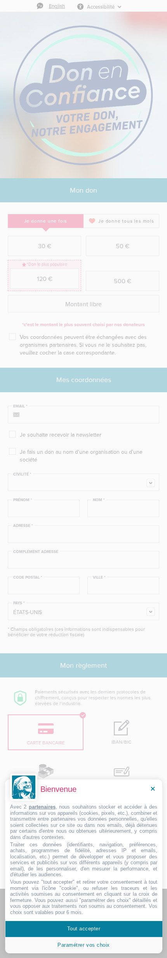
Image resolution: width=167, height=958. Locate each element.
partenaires (42, 807)
